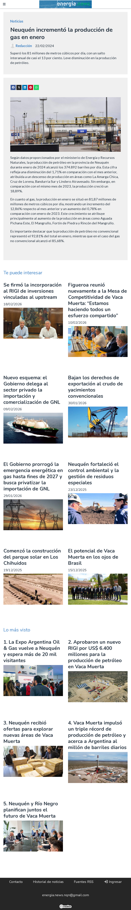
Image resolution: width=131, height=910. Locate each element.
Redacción (24, 46)
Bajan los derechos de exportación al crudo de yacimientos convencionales (95, 386)
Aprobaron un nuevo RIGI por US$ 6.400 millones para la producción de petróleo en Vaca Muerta (95, 654)
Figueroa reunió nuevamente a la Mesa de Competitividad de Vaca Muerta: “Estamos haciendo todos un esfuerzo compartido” (97, 300)
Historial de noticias (48, 881)
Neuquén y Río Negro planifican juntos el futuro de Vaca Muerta (30, 809)
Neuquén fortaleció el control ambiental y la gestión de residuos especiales (93, 473)
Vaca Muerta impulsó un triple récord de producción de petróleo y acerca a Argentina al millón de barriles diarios (97, 735)
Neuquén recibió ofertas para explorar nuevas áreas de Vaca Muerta (28, 732)
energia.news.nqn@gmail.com (65, 895)
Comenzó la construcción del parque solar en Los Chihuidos (32, 557)
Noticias (16, 21)
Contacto (16, 881)
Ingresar (115, 881)
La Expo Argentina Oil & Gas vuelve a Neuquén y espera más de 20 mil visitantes (31, 651)
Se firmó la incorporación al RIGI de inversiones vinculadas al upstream (32, 291)
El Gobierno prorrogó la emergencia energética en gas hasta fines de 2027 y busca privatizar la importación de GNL (33, 476)
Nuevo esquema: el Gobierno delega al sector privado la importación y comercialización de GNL (31, 390)
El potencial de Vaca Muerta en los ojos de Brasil (93, 557)
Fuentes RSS (83, 881)
